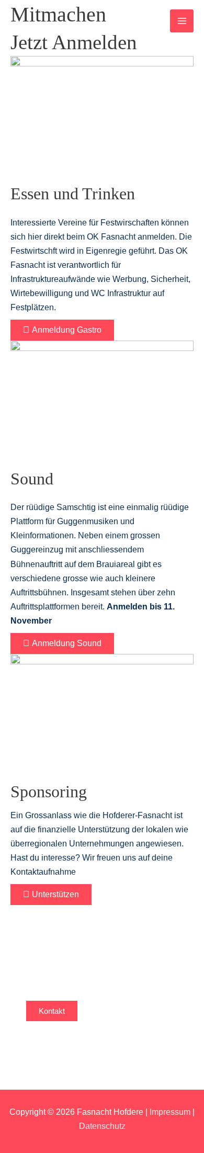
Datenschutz (102, 1126)
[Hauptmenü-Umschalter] (182, 21)
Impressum (170, 1111)
